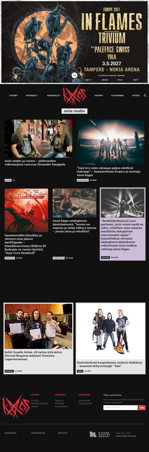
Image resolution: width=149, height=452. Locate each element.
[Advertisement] (74, 281)
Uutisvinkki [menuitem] (117, 96)
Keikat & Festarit (39, 403)
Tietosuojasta (85, 403)
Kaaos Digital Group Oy (126, 436)
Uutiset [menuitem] (13, 96)
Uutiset (35, 400)
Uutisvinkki (84, 400)
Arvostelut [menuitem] (53, 96)
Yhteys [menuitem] (136, 96)
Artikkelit (59, 403)
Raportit (59, 400)
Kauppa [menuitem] (99, 96)
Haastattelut (61, 406)
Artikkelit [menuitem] (31, 96)
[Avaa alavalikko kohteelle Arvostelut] (62, 95)
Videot (34, 406)
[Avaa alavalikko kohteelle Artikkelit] (39, 95)
